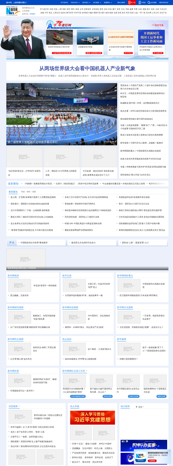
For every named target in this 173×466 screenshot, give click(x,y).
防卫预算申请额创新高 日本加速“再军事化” (139, 295)
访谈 (140, 9)
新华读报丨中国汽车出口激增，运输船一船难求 (141, 143)
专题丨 (123, 125)
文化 (123, 9)
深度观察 (13, 406)
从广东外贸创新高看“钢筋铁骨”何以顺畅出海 (30, 327)
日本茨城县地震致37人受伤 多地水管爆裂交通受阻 (141, 217)
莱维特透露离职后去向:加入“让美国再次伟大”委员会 (142, 230)
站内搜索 (153, 2)
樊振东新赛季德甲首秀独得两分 (79, 230)
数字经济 (69, 13)
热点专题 (74, 406)
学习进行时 (44, 9)
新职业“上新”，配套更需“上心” (135, 243)
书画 (127, 9)
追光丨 (14, 432)
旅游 (107, 13)
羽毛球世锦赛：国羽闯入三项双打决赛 (82, 217)
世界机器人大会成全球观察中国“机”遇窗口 (37, 76)
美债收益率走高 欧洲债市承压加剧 (134, 197)
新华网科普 (13, 371)
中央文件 (163, 9)
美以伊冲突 (97, 462)
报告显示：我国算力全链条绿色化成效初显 (30, 204)
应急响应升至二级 (137, 128)
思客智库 (87, 9)
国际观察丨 (16, 441)
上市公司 (155, 13)
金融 (42, 13)
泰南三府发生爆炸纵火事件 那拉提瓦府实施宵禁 (140, 210)
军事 (136, 9)
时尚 (128, 13)
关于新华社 (64, 2)
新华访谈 (66, 275)
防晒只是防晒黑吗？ (129, 359)
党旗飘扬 (76, 448)
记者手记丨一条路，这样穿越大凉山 (27, 437)
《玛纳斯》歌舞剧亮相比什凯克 (38, 184)
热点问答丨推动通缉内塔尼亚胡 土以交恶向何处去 (33, 446)
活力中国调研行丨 (19, 210)
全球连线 (95, 9)
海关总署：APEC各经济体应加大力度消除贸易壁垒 (143, 111)
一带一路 (141, 13)
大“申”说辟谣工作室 (77, 396)
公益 (136, 13)
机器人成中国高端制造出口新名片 (73, 76)
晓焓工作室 (161, 396)
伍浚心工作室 (133, 396)
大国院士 (108, 448)
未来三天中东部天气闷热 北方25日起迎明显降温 (86, 197)
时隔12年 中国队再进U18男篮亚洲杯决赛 (83, 223)
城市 (103, 13)
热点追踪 (66, 339)
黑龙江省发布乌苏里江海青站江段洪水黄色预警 (141, 135)
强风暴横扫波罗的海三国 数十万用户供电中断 (139, 223)
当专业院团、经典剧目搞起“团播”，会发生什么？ (142, 327)
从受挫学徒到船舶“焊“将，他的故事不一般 (84, 295)
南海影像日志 (94, 453)
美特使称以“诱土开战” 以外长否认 (135, 175)
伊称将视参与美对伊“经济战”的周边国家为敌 (146, 167)
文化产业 (163, 13)
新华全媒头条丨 (41, 415)
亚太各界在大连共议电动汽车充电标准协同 (30, 223)
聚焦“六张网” (91, 444)
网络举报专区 (163, 2)
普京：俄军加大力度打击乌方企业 (134, 204)
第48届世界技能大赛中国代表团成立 (136, 119)
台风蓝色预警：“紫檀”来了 (138, 125)
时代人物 (98, 448)
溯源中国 (97, 13)
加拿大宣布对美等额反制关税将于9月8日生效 (140, 159)
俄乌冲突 (86, 462)
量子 (114, 9)
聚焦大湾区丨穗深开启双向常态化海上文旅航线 (32, 217)
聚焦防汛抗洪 (108, 453)
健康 (131, 9)
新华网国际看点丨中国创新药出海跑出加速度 (140, 151)
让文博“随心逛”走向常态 (21, 359)
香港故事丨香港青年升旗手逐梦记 (80, 204)
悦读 (132, 13)
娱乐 (123, 13)
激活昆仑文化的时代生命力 (83, 243)
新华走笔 (99, 457)
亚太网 (148, 13)
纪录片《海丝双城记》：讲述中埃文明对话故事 (77, 184)
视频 (144, 9)
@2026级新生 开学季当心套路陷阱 (80, 359)
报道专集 (159, 25)
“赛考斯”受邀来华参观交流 (22, 230)
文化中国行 (87, 448)
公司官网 (25, 11)
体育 (118, 9)
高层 (51, 9)
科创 (110, 9)
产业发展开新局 (79, 453)
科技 (106, 9)
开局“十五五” (77, 444)
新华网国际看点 (125, 275)
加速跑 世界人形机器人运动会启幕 (106, 76)
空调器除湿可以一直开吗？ (22, 391)
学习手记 (128, 53)
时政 (55, 9)
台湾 (81, 9)
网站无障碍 (121, 2)
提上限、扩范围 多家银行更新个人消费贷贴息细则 (33, 197)
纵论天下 (76, 462)
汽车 (46, 13)
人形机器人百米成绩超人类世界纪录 (140, 76)
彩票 (119, 13)
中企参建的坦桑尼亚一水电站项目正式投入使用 (123, 184)
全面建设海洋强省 (85, 47)
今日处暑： (88, 171)
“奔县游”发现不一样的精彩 (45, 285)
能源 (111, 13)
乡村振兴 (85, 13)
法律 (157, 9)
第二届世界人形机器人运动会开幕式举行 (33, 142)
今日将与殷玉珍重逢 (44, 230)
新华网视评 (13, 275)
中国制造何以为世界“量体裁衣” (34, 243)
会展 (115, 13)
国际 (64, 9)
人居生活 (56, 13)
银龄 (91, 13)
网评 (73, 9)
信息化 (63, 13)
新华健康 (121, 339)
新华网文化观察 (125, 307)
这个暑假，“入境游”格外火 (99, 349)
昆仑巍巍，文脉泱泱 (19, 295)
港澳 (77, 9)
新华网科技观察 (70, 307)
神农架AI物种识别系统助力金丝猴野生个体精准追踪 (88, 210)
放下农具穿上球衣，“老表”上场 (30, 432)
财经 (68, 9)
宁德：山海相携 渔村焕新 (38, 210)
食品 (50, 13)
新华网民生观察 (16, 339)
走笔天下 (109, 457)
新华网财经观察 (16, 307)
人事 (60, 9)
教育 (101, 9)
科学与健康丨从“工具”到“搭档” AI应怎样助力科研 (32, 427)
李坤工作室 (107, 396)
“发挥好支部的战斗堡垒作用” (58, 47)
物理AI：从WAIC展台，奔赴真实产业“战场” (84, 327)
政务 (153, 9)
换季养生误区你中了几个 (98, 175)
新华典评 (89, 457)
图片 (148, 9)
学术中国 (77, 13)
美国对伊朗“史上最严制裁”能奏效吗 (36, 441)
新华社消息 (77, 457)
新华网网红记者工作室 (73, 371)
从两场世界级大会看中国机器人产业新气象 (87, 68)
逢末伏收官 (98, 171)
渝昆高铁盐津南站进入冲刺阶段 (22, 268)
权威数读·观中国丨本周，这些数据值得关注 (139, 103)
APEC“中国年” (105, 444)
